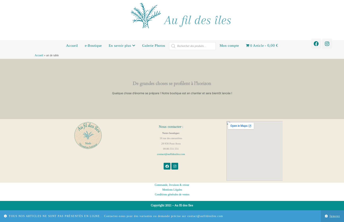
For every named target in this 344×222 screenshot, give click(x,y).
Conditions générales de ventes (172, 194)
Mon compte (229, 46)
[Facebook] (316, 43)
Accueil (72, 46)
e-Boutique (93, 46)
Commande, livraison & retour (172, 184)
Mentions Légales (172, 189)
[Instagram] (327, 43)
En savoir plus (120, 46)
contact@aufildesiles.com (171, 154)
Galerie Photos (153, 46)
